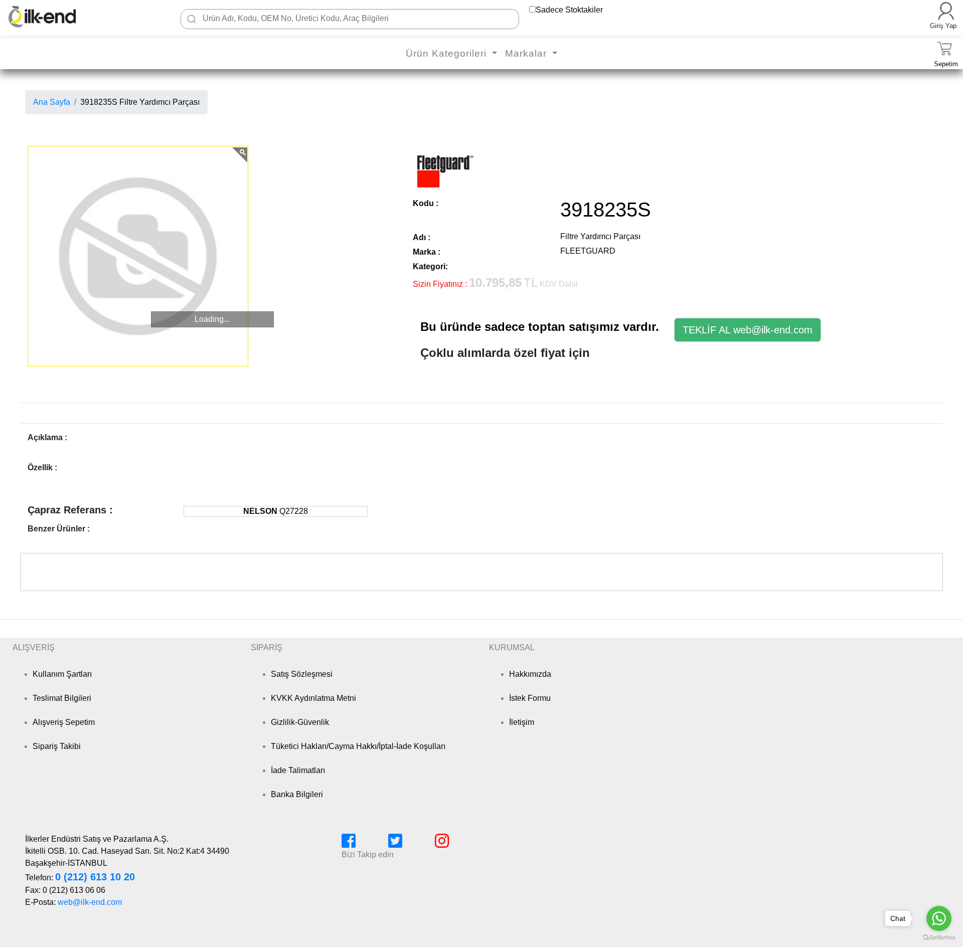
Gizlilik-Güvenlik (300, 722)
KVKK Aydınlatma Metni (313, 698)
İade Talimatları (298, 770)
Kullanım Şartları (62, 674)
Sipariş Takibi (57, 746)
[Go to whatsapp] (938, 918)
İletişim (521, 722)
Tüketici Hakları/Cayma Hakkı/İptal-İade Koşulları (358, 746)
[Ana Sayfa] (57, 16)
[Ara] (192, 19)
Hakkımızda (530, 674)
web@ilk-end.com (90, 902)
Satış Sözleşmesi (302, 674)
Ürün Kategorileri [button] (448, 53)
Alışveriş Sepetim (64, 722)
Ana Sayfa (51, 102)
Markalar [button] (527, 53)
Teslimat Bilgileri (62, 698)
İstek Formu (530, 698)
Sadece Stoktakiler (569, 10)
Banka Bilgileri (297, 794)
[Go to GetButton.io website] (939, 937)
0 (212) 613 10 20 (95, 876)
